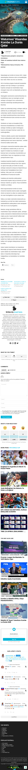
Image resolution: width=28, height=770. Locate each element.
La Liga (4, 747)
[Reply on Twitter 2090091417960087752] (5, 672)
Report (14, 300)
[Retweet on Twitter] (8, 664)
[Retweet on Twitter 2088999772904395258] (8, 712)
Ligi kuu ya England (14, 554)
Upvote (6, 356)
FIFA (18, 304)
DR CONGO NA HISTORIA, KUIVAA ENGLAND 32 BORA (14, 511)
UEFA (3, 751)
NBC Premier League (7, 744)
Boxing (3, 732)
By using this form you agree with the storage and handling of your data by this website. (14, 411)
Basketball (4, 733)
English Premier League (8, 745)
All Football (4, 743)
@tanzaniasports (17, 676)
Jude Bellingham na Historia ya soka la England (12, 489)
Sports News (4, 576)
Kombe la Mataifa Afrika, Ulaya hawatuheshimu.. (12, 599)
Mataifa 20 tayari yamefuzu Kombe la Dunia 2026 (13, 621)
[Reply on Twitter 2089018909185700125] (5, 699)
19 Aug (18, 666)
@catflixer (14, 666)
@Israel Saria (8, 676)
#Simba (22, 706)
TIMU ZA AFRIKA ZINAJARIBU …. (13, 531)
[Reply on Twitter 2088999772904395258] (5, 712)
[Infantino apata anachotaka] (14, 569)
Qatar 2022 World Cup (9, 305)
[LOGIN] (26, 2)
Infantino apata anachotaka (11, 579)
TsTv (3, 734)
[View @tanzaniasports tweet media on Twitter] (6, 669)
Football (22, 594)
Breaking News (5, 554)
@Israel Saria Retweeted (15, 664)
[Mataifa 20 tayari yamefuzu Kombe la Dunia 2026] (14, 611)
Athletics (4, 729)
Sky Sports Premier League (11, 688)
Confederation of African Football (10, 574)
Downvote (21, 356)
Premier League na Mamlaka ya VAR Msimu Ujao (12, 558)
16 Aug (7, 690)
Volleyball (4, 730)
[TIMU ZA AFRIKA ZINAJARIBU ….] (14, 522)
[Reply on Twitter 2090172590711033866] (5, 683)
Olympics (4, 728)
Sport (22, 554)
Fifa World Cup (14, 447)
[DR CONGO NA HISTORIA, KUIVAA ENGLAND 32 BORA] (14, 500)
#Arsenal (15, 706)
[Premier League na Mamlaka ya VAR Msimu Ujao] (14, 548)
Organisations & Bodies (7, 735)
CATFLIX (7, 666)
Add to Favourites (20, 297)
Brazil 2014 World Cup (8, 304)
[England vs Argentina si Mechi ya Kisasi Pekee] (14, 457)
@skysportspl (23, 688)
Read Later (7, 297)
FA (3, 749)
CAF (3, 748)
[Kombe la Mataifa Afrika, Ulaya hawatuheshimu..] (14, 589)
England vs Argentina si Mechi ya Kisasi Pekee (13, 467)
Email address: (14, 634)
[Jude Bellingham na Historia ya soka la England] (14, 479)
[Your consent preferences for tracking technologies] (25, 767)
